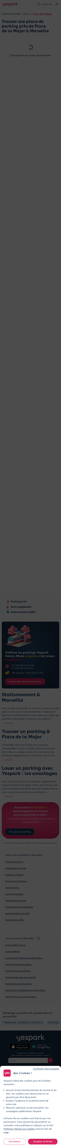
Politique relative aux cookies (19, 1128)
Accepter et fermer (42, 1141)
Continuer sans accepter (46, 1068)
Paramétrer (15, 1141)
